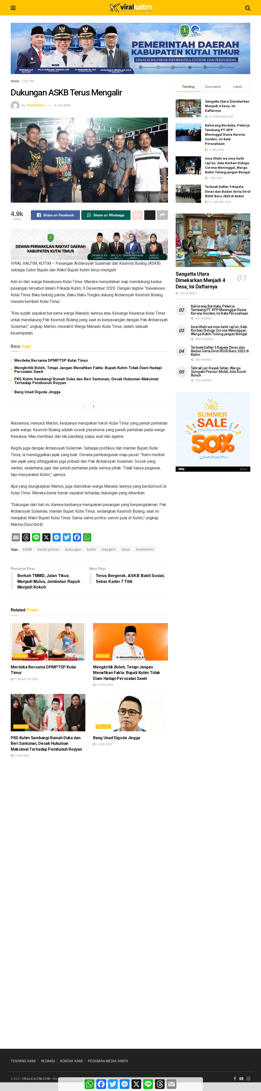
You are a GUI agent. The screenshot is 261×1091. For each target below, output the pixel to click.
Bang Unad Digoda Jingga (37, 392)
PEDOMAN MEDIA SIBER (108, 1060)
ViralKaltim (145, 549)
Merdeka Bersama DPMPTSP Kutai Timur (51, 360)
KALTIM (28, 81)
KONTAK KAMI (71, 1060)
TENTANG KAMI (23, 1060)
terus (126, 549)
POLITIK (21, 726)
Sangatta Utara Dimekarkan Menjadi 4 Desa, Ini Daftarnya (227, 106)
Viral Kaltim (36, 105)
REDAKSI (48, 1060)
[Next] (94, 406)
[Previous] (84, 406)
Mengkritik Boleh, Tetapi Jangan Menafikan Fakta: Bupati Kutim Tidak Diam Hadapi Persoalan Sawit (88, 370)
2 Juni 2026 (103, 744)
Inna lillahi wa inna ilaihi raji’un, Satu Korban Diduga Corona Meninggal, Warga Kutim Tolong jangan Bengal (219, 330)
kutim (91, 549)
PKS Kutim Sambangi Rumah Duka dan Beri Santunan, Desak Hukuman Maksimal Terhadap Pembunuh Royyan (86, 381)
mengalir (109, 549)
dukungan (73, 549)
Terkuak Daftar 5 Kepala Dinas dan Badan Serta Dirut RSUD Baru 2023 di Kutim (227, 191)
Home (15, 81)
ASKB (27, 549)
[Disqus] (89, 837)
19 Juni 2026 (104, 684)
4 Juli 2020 (63, 105)
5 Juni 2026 (21, 755)
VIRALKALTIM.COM (36, 1078)
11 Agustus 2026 (25, 679)
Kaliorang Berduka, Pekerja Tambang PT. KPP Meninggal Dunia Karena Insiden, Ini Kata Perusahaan (227, 134)
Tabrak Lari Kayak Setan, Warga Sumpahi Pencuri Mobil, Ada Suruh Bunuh (218, 371)
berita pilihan (48, 549)
